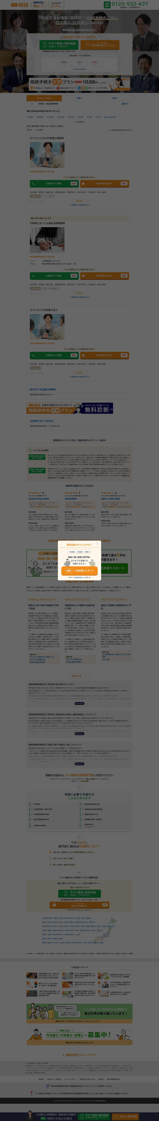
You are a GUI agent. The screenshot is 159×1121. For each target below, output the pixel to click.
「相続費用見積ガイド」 (79, 577)
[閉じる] (97, 543)
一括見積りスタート (80, 570)
